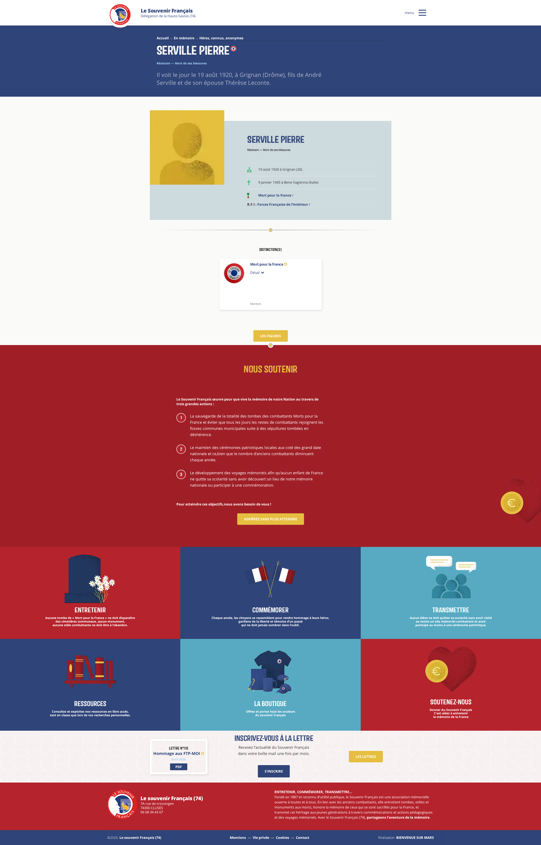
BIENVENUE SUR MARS (415, 837)
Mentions (238, 837)
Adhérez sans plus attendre (270, 519)
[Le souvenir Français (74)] (120, 24)
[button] (422, 13)
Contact (302, 837)
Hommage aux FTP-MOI (176, 753)
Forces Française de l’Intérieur (282, 204)
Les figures (270, 336)
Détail (255, 272)
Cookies (282, 837)
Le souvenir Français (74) (140, 837)
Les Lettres (366, 756)
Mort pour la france (274, 195)
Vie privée (261, 837)
